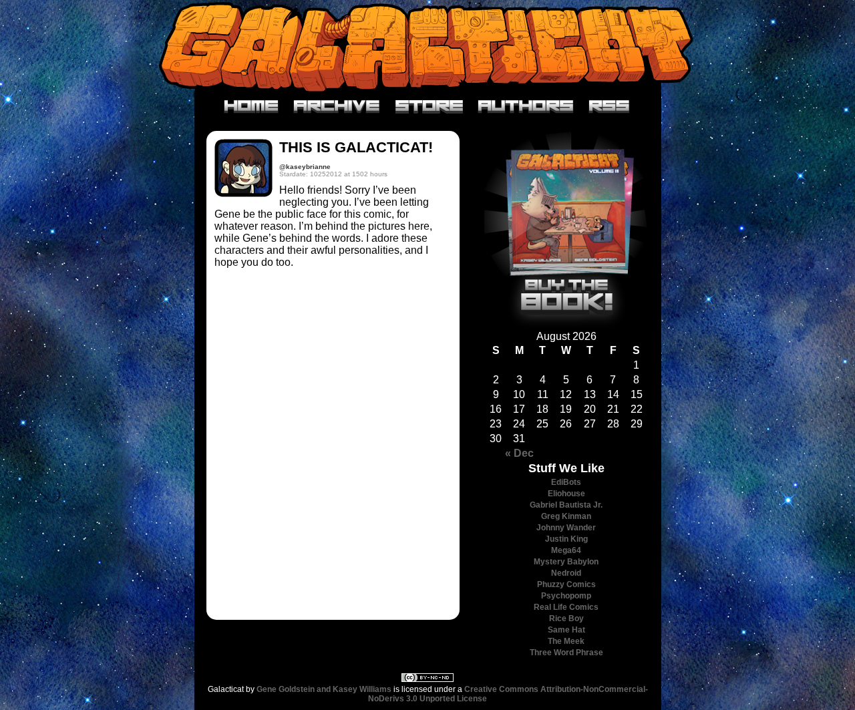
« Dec (519, 453)
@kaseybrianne (305, 166)
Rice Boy (566, 618)
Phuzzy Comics (566, 584)
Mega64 (566, 550)
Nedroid (566, 573)
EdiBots (566, 482)
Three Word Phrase (566, 652)
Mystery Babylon (566, 561)
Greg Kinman (566, 516)
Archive (337, 107)
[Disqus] (333, 442)
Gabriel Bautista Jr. (566, 505)
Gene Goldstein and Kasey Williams (323, 689)
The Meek (566, 641)
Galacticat (427, 46)
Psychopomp (566, 595)
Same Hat (566, 630)
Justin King (566, 539)
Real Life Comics (566, 607)
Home (251, 107)
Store (429, 107)
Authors (526, 107)
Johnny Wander (566, 527)
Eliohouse (566, 493)
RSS (609, 107)
